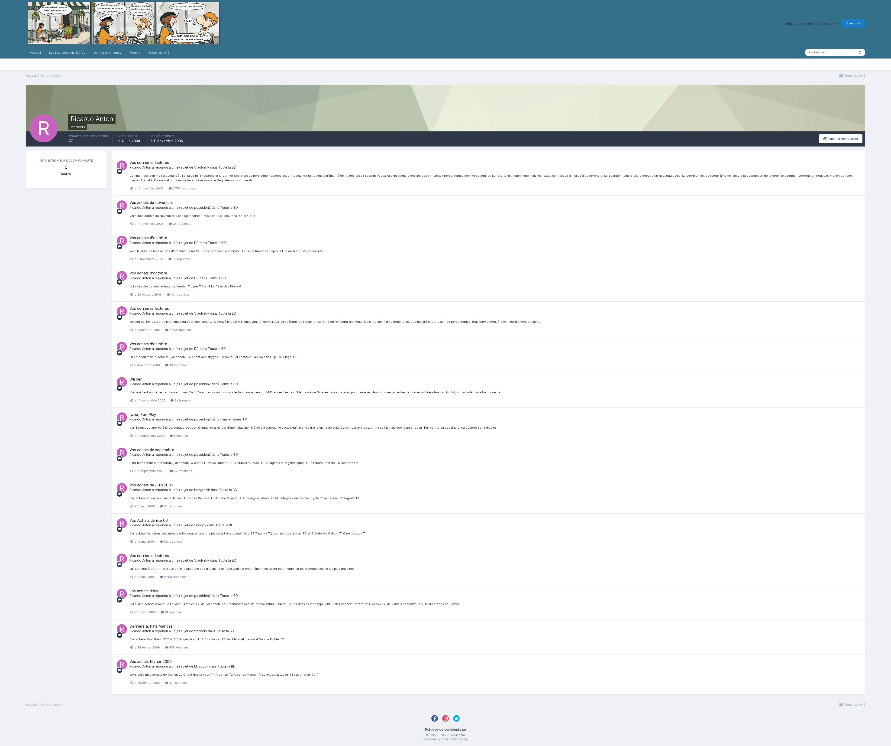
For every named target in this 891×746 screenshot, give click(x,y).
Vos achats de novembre (151, 202)
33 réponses (181, 259)
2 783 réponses (183, 188)
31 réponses (173, 612)
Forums (135, 52)
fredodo (200, 631)
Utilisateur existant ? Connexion (810, 23)
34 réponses (172, 506)
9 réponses (182, 400)
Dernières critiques (107, 52)
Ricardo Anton (140, 167)
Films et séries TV (233, 419)
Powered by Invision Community (445, 739)
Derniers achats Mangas (150, 626)
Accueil (35, 52)
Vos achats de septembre (151, 449)
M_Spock (201, 666)
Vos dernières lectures (149, 162)
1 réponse (180, 435)
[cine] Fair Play (142, 414)
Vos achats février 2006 (150, 661)
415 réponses (178, 647)
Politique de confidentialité (445, 729)
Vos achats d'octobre (148, 237)
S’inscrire (853, 23)
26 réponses (181, 223)
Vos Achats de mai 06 (148, 520)
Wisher (135, 379)
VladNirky (201, 167)
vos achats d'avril (144, 591)
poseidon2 (202, 207)
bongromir (202, 490)
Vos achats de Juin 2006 (151, 485)
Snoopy (200, 525)
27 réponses (182, 471)
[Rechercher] (860, 52)
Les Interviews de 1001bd (67, 52)
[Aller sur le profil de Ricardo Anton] (122, 165)
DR (196, 243)
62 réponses (172, 541)
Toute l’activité (158, 52)
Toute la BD (227, 167)
